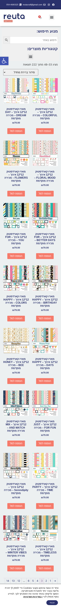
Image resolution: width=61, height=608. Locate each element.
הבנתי (52, 602)
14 (7, 580)
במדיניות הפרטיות (32, 596)
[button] (4, 61)
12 (18, 580)
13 (13, 580)
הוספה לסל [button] (45, 131)
